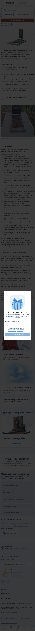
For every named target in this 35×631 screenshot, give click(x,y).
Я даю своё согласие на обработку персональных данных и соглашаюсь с (17, 330)
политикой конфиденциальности (15, 331)
